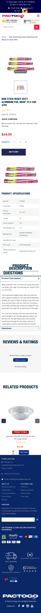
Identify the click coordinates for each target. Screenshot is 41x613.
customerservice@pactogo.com (20, 479)
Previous (4, 421)
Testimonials (6, 490)
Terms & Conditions (8, 493)
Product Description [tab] (20, 267)
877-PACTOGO (15, 474)
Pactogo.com (16, 601)
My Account (28, 8)
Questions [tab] (13, 273)
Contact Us (24, 487)
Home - (5, 37)
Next (37, 421)
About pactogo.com (9, 487)
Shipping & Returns (27, 490)
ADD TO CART (24, 452)
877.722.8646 (29, 2)
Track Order (24, 496)
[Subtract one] (14, 142)
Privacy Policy (6, 496)
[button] (6, 110)
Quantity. (6, 142)
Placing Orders (25, 493)
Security (4, 500)
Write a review (20, 360)
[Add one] (26, 142)
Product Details (20, 432)
